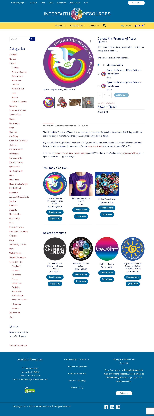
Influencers (82, 366)
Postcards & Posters (18, 231)
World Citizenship (17, 257)
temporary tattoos (130, 153)
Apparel (12, 63)
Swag (11, 240)
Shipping (81, 380)
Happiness (14, 179)
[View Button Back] (75, 102)
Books (12, 119)
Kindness (13, 205)
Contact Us (84, 359)
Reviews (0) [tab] (83, 125)
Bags (11, 127)
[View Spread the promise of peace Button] (49, 102)
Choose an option (115, 65)
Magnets (13, 210)
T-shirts (15, 67)
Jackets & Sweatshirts (19, 196)
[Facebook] (106, 407)
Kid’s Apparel (17, 76)
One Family (14, 218)
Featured (13, 54)
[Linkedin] (112, 407)
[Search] (32, 39)
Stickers (13, 235)
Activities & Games (17, 110)
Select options (55, 212)
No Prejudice (15, 214)
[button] (25, 3)
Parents (15, 308)
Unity (11, 248)
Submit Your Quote (18, 345)
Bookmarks (14, 123)
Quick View (55, 218)
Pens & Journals (16, 227)
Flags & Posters (16, 162)
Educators (16, 274)
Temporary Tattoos (17, 244)
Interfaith (13, 192)
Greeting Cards (16, 170)
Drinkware (13, 153)
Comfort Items (16, 149)
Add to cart (121, 94)
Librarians (16, 304)
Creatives (71, 366)
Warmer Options (19, 72)
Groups (15, 279)
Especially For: (15, 261)
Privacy (74, 387)
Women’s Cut (18, 88)
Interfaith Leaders (19, 299)
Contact (33, 2)
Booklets (13, 106)
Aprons (15, 97)
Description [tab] (48, 125)
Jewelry (12, 201)
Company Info (17, 2)
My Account (75, 2)
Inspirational (15, 188)
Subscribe (61, 2)
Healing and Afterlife (18, 183)
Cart (86, 2)
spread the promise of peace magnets (71, 153)
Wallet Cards (15, 253)
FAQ (43, 2)
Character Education (18, 140)
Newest (12, 59)
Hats (14, 93)
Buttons (13, 132)
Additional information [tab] (65, 125)
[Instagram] (118, 407)
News (51, 2)
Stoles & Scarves (19, 101)
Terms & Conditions (77, 373)
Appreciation (15, 114)
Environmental (16, 158)
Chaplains (16, 266)
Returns (71, 380)
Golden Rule (14, 166)
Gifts (11, 175)
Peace (11, 222)
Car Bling (13, 136)
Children (13, 145)
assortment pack (95, 146)
